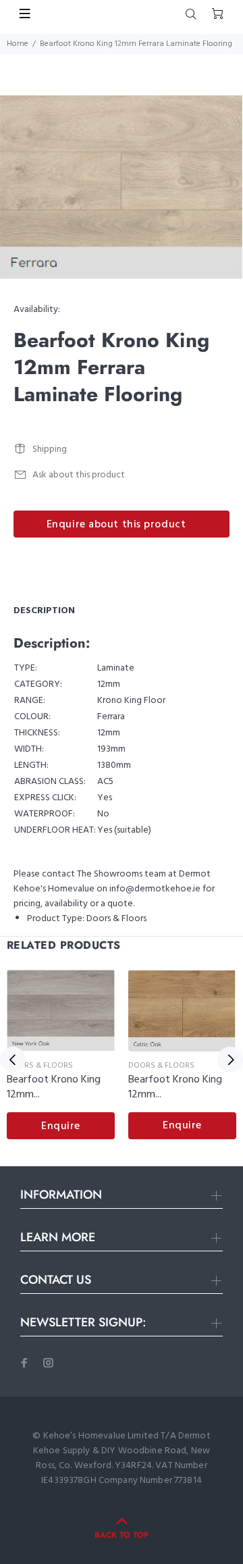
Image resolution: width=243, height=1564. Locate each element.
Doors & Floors (116, 919)
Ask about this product (78, 475)
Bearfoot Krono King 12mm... (54, 1087)
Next (230, 1059)
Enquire (60, 1126)
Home (17, 44)
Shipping (49, 449)
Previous (13, 1059)
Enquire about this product (116, 524)
